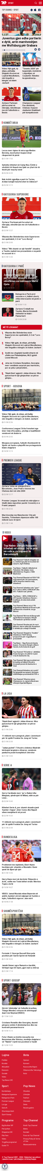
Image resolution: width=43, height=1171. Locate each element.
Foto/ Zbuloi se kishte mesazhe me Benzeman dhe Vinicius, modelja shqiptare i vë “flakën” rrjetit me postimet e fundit (21, 1044)
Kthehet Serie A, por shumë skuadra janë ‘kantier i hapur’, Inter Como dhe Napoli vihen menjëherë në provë (20, 815)
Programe (7, 1123)
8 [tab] (14, 53)
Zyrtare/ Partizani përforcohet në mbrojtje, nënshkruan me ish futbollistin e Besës (20, 230)
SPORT (11, 3)
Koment (26, 1067)
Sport (5, 1089)
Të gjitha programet (9, 1146)
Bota (26, 1058)
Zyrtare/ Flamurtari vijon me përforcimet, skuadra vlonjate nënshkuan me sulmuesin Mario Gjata (21, 284)
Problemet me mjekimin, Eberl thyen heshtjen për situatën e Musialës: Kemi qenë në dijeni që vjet (19, 872)
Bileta (25, 1132)
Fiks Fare (5, 1139)
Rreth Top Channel (30, 1129)
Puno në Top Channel (31, 1139)
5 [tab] (9, 53)
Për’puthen (6, 1132)
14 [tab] (24, 53)
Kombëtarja (10, 126)
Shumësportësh (13, 914)
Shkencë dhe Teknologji (32, 1074)
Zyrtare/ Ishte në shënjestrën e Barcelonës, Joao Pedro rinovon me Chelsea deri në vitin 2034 (18, 494)
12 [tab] (21, 53)
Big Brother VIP (7, 1129)
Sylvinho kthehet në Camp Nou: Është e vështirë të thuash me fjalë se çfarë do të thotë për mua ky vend (21, 172)
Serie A (7, 769)
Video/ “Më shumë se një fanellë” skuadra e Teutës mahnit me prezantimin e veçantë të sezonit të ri (21, 256)
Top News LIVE (7, 1084)
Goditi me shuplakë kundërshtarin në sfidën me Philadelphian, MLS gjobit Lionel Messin (21, 358)
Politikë (4, 1064)
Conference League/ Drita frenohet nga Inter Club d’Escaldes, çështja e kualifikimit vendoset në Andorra (21, 436)
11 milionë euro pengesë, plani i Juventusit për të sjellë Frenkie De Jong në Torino (21, 742)
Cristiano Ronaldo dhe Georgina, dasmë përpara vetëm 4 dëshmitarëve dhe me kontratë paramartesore (20, 1030)
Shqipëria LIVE (7, 1136)
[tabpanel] (21, 33)
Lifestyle (26, 1098)
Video (7, 536)
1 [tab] (2, 53)
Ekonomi (5, 1074)
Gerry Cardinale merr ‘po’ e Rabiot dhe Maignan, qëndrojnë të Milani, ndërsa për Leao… (20, 801)
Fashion (26, 1101)
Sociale (4, 1077)
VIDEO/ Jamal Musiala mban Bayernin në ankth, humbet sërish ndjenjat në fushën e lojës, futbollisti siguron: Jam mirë (21, 901)
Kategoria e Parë (13, 269)
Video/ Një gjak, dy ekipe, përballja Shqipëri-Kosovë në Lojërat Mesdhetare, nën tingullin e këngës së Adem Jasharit (23, 348)
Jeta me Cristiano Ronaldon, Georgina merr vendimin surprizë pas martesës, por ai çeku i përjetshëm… (22, 369)
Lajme (5, 1058)
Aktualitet (5, 1070)
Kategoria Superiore (16, 198)
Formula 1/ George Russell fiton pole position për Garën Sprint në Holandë (18, 960)
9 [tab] (16, 53)
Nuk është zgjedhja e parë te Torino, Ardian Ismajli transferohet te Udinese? (20, 186)
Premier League (12, 464)
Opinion (26, 1064)
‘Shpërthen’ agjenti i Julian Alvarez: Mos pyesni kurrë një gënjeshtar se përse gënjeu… (23, 379)
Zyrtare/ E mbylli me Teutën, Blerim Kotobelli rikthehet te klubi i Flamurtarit (26, 317)
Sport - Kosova (12, 390)
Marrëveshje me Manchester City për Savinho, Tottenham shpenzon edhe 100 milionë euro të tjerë (20, 523)
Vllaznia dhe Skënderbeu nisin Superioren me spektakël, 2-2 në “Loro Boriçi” (20, 243)
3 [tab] (6, 53)
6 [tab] (11, 53)
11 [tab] (19, 53)
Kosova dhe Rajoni (30, 1070)
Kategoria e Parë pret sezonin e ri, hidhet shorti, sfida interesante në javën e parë (28, 303)
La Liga (7, 697)
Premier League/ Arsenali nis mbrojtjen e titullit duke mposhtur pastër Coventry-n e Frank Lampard (21, 508)
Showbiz (26, 1095)
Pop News (29, 1089)
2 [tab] (4, 53)
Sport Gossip (11, 984)
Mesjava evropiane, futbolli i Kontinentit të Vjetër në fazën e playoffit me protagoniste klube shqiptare (21, 450)
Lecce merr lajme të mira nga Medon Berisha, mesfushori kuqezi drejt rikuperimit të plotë (18, 158)
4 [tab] (7, 53)
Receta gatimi (28, 1111)
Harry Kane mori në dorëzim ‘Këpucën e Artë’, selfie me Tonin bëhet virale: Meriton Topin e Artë (21, 887)
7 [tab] (12, 53)
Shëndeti (26, 1105)
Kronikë (4, 1067)
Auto (25, 1077)
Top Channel (30, 1123)
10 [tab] (17, 53)
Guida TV (5, 1149)
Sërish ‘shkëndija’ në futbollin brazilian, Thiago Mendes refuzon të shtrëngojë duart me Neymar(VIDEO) (19, 1016)
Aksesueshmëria (29, 1148)
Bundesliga (10, 840)
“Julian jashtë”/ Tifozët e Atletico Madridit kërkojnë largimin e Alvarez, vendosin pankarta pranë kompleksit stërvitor (21, 755)
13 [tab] (22, 53)
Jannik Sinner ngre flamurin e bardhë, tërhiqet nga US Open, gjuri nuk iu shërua (20, 972)
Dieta (25, 1108)
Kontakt (26, 1136)
